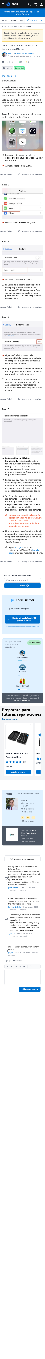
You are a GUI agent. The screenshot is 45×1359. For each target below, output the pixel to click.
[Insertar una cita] (24, 966)
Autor (9, 793)
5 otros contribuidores (24, 53)
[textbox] (22, 977)
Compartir (22, 890)
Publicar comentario (29, 989)
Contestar (13, 890)
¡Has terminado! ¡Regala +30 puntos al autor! (24, 619)
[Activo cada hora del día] (33, 818)
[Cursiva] (12, 966)
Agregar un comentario (22, 574)
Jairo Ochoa (13, 888)
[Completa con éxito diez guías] (28, 818)
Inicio (4, 26)
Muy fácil (20, 68)
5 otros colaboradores (30, 793)
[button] (29, 4)
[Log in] (41, 4)
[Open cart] (35, 4)
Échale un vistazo (22, 38)
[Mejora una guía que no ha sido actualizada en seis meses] (23, 818)
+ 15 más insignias (27, 821)
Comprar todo (10, 719)
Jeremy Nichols (14, 907)
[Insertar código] (16, 966)
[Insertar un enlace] (20, 966)
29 (21, 62)
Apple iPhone (25, 26)
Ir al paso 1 (8, 75)
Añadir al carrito (18, 772)
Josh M (10, 53)
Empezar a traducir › (22, 700)
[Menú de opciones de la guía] (42, 20)
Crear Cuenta (22, 14)
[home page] (12, 4)
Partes (4, 20)
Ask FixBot (20, 585)
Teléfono (13, 26)
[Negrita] (7, 966)
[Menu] (3, 4)
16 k (6, 62)
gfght (10, 952)
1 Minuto (8, 68)
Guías (13, 20)
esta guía (18, 547)
